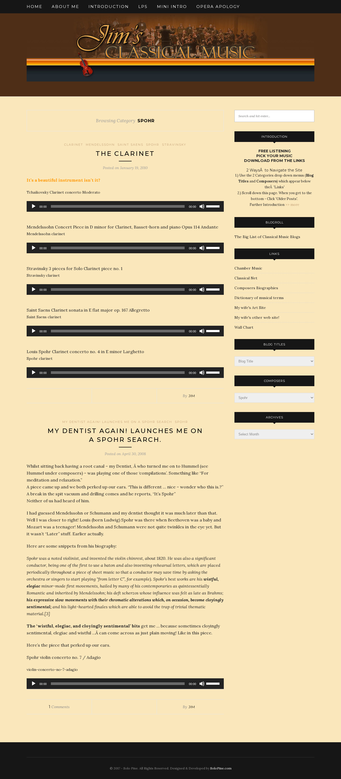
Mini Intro (172, 6)
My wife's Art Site (250, 307)
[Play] (33, 206)
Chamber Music (248, 268)
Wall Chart (243, 327)
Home (34, 6)
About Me (65, 6)
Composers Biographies (256, 288)
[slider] (213, 206)
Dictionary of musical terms (259, 297)
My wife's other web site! (256, 317)
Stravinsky (174, 144)
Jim (192, 396)
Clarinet (73, 144)
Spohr (152, 144)
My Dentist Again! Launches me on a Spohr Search (117, 422)
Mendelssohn (100, 144)
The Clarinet (125, 153)
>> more (292, 204)
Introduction (108, 6)
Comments (59, 706)
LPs (143, 6)
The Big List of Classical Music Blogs (267, 236)
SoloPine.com (221, 768)
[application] (125, 206)
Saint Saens (130, 144)
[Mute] (202, 206)
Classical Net (245, 278)
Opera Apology (218, 6)
